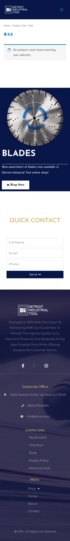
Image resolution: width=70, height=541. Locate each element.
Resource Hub (39, 468)
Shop (33, 453)
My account (37, 437)
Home (7, 26)
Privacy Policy (39, 460)
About (32, 503)
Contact (34, 511)
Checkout (36, 445)
